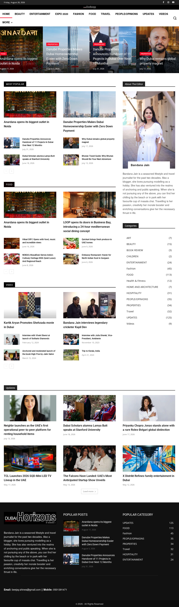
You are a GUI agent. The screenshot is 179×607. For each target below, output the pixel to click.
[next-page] (11, 171)
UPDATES (132, 317)
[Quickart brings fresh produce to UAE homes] (71, 243)
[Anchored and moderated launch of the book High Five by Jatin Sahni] (12, 354)
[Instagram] (168, 3)
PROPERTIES (53, 44)
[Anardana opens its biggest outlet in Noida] (30, 104)
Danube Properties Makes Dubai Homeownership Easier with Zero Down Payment (88, 126)
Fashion (131, 268)
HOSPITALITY (134, 293)
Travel (130, 311)
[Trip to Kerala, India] (71, 354)
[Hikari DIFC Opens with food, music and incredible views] (12, 243)
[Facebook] (164, 3)
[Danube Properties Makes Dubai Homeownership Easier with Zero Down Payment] (66, 49)
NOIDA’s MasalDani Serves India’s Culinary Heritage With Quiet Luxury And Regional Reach (39, 258)
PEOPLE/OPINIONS (137, 299)
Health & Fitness (136, 280)
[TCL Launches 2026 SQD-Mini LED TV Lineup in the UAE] (30, 458)
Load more (88, 491)
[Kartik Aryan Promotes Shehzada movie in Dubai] (30, 305)
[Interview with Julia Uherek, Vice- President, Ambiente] (71, 339)
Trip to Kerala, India (91, 351)
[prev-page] (6, 171)
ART (129, 238)
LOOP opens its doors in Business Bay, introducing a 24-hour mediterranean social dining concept (87, 227)
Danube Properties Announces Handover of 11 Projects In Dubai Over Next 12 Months (37, 142)
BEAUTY (131, 244)
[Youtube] (173, 3)
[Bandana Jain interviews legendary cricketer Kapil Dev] (89, 305)
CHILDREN (132, 256)
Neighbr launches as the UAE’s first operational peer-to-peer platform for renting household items (27, 430)
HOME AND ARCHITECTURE (142, 287)
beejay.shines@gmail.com (26, 589)
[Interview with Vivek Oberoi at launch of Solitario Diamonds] (12, 339)
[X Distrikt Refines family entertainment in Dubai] (149, 458)
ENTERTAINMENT (137, 262)
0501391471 (60, 589)
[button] (175, 18)
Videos (130, 323)
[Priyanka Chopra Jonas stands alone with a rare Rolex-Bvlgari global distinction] (149, 408)
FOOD (130, 274)
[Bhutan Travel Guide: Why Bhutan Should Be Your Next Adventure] (71, 159)
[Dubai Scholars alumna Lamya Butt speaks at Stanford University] (12, 159)
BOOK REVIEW (135, 250)
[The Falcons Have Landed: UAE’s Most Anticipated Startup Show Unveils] (89, 458)
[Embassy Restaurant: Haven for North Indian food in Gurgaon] (71, 258)
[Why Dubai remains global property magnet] (71, 142)
